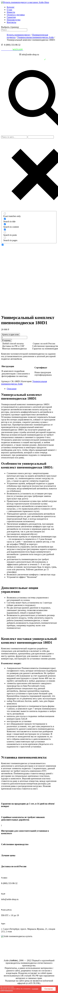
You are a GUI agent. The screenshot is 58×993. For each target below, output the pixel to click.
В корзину (6, 340)
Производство (13, 20)
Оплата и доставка (16, 14)
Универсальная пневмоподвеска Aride (35, 37)
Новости (11, 12)
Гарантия (11, 17)
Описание (11, 388)
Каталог (10, 7)
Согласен (48, 989)
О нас (9, 9)
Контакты (11, 22)
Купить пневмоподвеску (18, 35)
